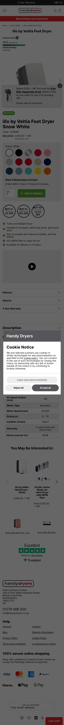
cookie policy (31, 358)
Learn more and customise (32, 379)
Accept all (45, 387)
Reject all (19, 387)
